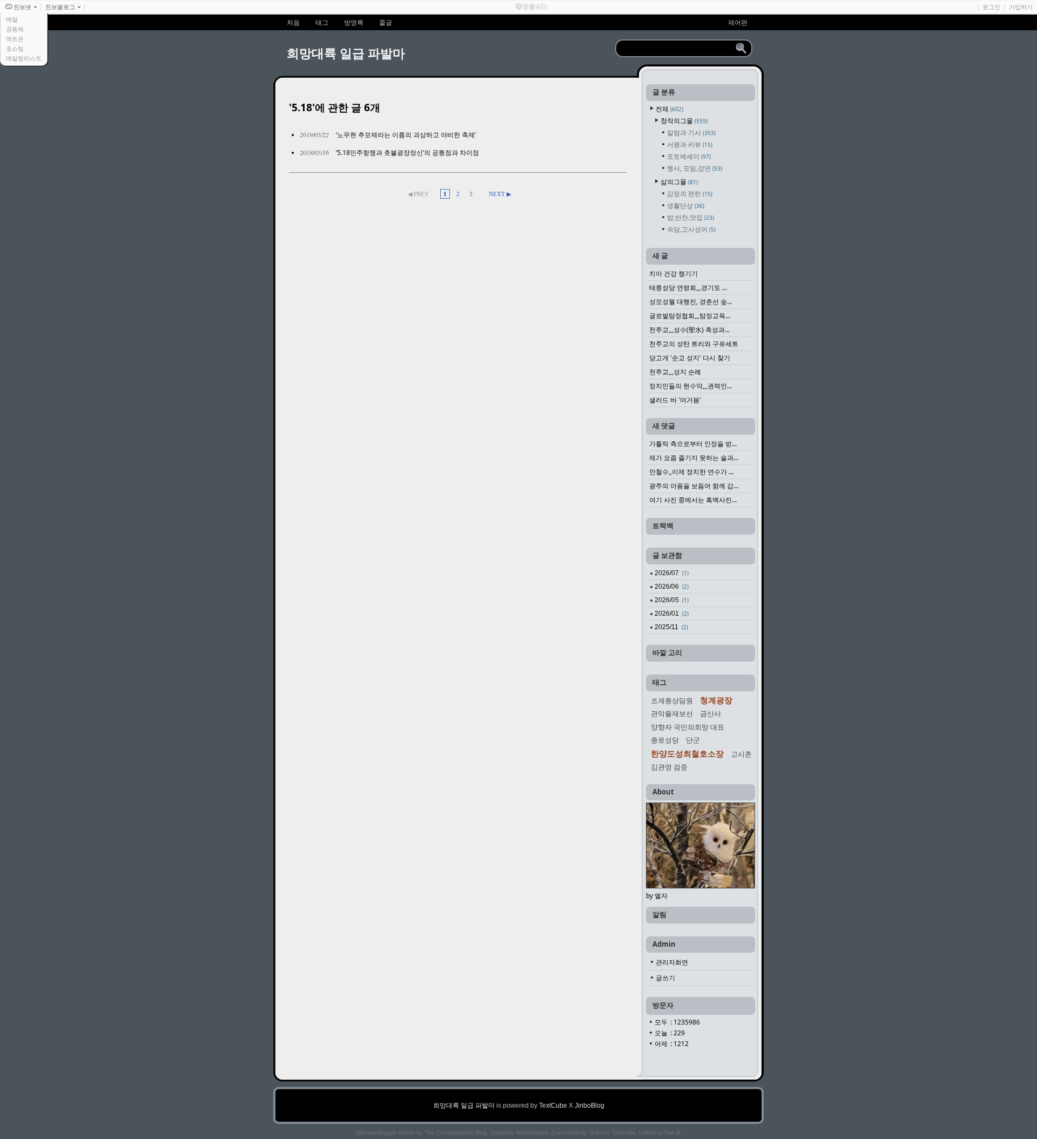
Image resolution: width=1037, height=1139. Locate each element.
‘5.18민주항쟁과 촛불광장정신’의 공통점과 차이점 (407, 152)
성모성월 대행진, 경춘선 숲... (690, 301)
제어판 (738, 22)
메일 (12, 19)
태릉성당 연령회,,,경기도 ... (688, 287)
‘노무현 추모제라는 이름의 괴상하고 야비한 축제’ (406, 134)
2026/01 (672, 613)
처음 (293, 22)
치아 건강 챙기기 (673, 273)
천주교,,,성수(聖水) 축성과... (689, 329)
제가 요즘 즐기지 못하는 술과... (693, 457)
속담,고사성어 (691, 229)
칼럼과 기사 (691, 132)
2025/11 (671, 627)
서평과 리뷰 (689, 144)
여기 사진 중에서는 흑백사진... (693, 499)
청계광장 (716, 700)
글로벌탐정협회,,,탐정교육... (689, 315)
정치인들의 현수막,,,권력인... (690, 385)
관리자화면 (672, 962)
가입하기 (1021, 7)
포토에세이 (689, 156)
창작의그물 (684, 120)
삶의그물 (679, 181)
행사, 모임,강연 (694, 168)
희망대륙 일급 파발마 (346, 53)
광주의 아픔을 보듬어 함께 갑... (693, 485)
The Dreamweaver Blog (456, 1132)
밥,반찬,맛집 (690, 217)
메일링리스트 (24, 58)
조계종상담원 (672, 700)
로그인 (991, 7)
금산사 (710, 713)
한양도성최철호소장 (687, 753)
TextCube (553, 1105)
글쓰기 (665, 977)
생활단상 (685, 205)
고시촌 (741, 754)
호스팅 (15, 48)
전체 (669, 108)
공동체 (15, 29)
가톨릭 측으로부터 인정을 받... (693, 443)
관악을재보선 (672, 713)
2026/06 (672, 586)
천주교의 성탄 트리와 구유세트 (693, 343)
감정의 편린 (689, 193)
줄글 (385, 22)
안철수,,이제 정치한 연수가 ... (691, 471)
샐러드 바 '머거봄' (675, 400)
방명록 (353, 22)
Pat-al (672, 1132)
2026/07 (672, 573)
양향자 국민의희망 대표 (687, 727)
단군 (693, 740)
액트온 (15, 39)
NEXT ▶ (500, 194)
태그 (321, 22)
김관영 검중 (669, 767)
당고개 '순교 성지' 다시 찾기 (689, 357)
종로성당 (665, 740)
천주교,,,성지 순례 (675, 371)
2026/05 (672, 600)
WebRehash (532, 1132)
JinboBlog (589, 1105)
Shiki (595, 1132)
